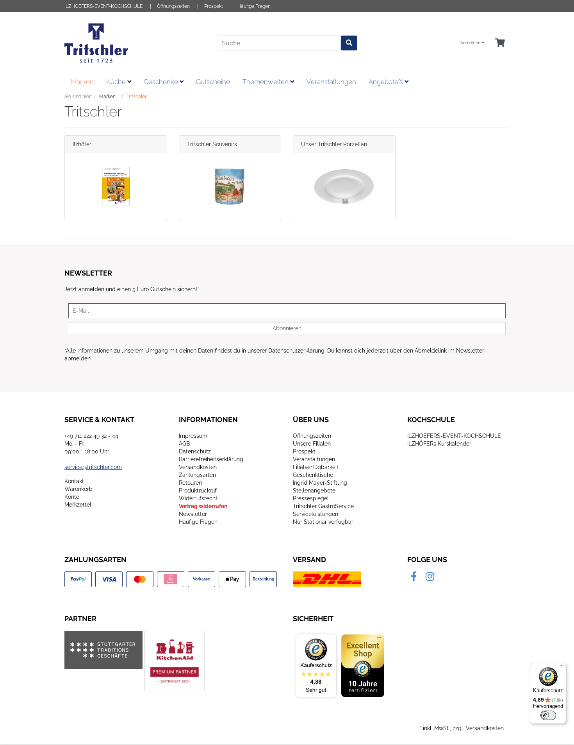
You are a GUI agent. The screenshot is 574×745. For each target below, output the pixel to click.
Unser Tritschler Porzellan (334, 144)
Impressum (193, 436)
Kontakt (74, 481)
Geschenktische (313, 475)
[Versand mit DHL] (327, 579)
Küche (116, 82)
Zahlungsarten (197, 475)
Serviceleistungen (315, 514)
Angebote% (387, 82)
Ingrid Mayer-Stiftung (320, 483)
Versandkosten (198, 467)
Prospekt (213, 6)
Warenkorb (78, 489)
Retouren (190, 483)
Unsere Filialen (312, 444)
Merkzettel (77, 504)
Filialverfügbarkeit (316, 467)
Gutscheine (213, 82)
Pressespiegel (311, 498)
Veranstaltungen (331, 82)
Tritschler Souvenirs (212, 144)
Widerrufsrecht (198, 498)
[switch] (548, 715)
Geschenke (162, 82)
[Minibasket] (500, 43)
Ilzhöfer (82, 144)
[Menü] (561, 667)
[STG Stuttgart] (103, 650)
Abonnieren (287, 328)
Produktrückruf (198, 490)
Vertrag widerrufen (203, 506)
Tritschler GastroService (323, 506)
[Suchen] (349, 43)
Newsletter (193, 514)
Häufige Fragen (254, 6)
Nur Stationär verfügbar (323, 522)
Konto (71, 497)
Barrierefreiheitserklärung (211, 459)
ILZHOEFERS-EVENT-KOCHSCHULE (103, 6)
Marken (82, 82)
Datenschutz (195, 451)
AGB (184, 444)
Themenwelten (266, 82)
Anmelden (470, 42)
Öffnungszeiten (173, 6)
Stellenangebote (314, 490)
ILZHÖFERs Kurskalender (439, 444)
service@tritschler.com (93, 467)
